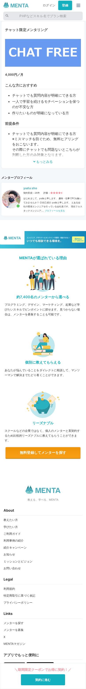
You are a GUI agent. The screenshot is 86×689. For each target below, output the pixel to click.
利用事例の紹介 (14, 540)
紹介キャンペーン (15, 547)
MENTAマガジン (14, 643)
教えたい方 (11, 520)
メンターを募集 (14, 630)
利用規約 (9, 588)
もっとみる (44, 162)
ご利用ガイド (12, 533)
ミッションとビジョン (18, 561)
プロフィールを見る (54, 210)
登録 (65, 5)
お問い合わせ (12, 568)
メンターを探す (14, 623)
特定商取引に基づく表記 (20, 595)
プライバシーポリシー (18, 602)
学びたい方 (11, 527)
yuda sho (30, 188)
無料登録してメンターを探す (43, 452)
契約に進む (43, 680)
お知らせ (9, 554)
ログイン (49, 5)
